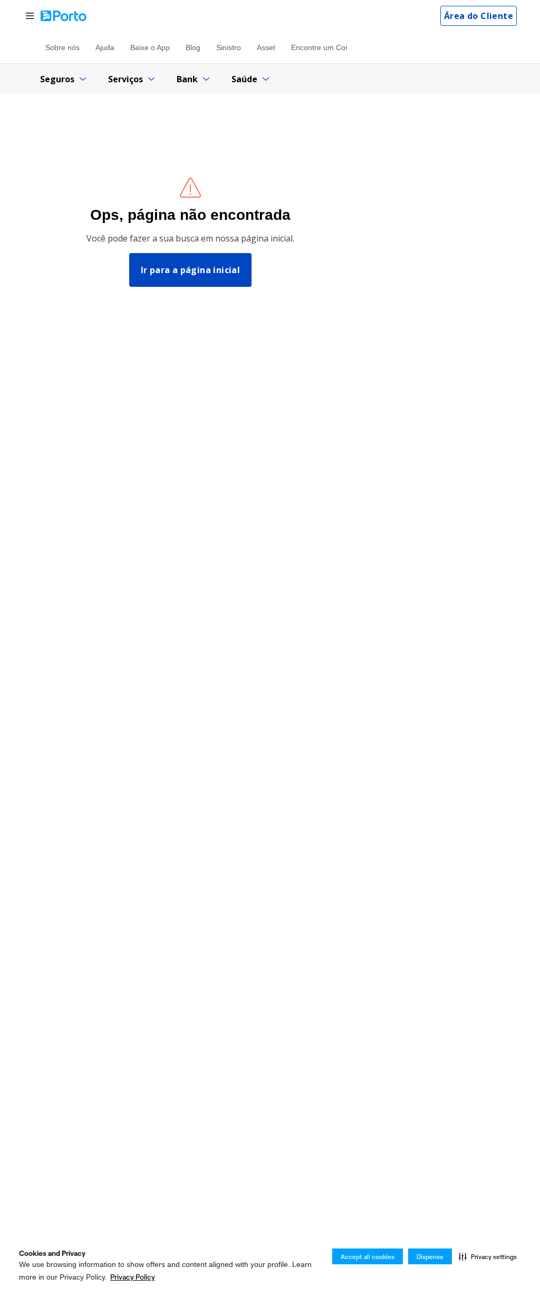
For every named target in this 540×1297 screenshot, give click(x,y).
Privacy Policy (132, 1277)
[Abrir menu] (29, 16)
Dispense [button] (430, 1256)
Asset (266, 47)
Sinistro (228, 47)
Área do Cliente (478, 16)
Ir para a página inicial (190, 270)
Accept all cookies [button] (367, 1256)
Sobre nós (62, 47)
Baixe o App (150, 47)
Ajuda (104, 47)
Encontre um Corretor (327, 47)
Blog (193, 47)
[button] (488, 1256)
